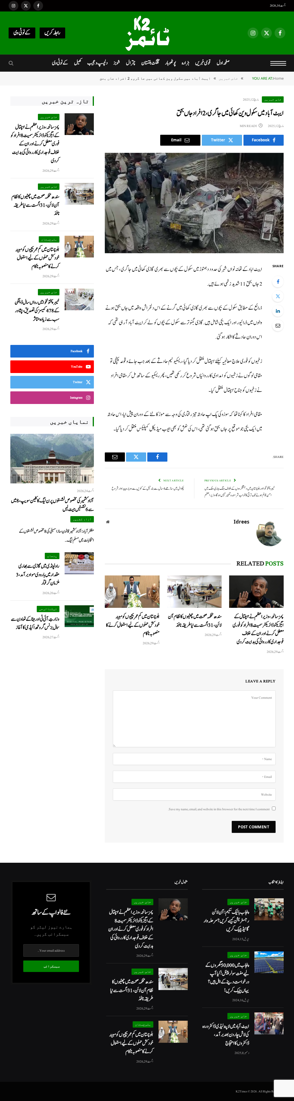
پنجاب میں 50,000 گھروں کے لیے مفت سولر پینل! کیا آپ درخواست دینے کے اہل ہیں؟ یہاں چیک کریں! (227, 978)
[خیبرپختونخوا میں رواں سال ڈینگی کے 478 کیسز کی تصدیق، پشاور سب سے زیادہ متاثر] (79, 299)
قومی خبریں (203, 63)
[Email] (278, 325)
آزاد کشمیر (82, 519)
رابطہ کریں (52, 32)
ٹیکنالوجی (48, 609)
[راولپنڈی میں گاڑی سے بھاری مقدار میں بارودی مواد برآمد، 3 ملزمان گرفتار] (79, 563)
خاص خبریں (272, 99)
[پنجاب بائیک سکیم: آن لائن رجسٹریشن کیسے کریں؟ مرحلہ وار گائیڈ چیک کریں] (269, 909)
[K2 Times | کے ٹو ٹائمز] (147, 32)
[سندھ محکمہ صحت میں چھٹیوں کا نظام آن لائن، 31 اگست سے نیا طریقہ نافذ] (194, 591)
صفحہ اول (223, 63)
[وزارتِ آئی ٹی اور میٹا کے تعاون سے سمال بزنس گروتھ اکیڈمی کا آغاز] (79, 616)
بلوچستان (49, 239)
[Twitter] (278, 296)
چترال (131, 63)
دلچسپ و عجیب (97, 63)
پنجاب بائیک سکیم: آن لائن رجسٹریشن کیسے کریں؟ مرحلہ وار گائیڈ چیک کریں (226, 920)
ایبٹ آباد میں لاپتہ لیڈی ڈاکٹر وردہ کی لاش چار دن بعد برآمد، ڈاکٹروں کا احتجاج (225, 1034)
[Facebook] (278, 281)
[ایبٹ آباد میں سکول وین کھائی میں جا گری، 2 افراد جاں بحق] (194, 203)
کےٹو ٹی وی (21, 32)
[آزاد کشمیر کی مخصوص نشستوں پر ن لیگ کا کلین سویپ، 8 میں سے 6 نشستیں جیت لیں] (52, 458)
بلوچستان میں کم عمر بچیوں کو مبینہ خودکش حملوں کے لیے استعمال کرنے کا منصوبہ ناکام (132, 625)
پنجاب (52, 556)
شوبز (116, 63)
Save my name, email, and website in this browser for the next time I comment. (219, 809)
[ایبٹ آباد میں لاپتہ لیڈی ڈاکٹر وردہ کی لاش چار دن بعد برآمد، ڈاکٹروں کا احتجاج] (269, 1023)
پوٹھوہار (170, 63)
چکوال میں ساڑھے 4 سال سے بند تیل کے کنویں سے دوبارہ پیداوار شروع (148, 489)
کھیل (78, 63)
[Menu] (278, 63)
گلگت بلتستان (150, 63)
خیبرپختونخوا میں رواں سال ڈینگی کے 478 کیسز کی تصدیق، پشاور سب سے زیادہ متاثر (37, 310)
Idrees (241, 522)
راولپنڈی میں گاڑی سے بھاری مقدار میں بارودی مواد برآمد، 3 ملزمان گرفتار (37, 574)
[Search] (12, 63)
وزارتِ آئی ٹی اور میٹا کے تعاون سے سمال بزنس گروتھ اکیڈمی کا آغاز (35, 623)
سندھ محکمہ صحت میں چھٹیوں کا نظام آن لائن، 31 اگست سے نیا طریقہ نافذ (195, 620)
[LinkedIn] (278, 311)
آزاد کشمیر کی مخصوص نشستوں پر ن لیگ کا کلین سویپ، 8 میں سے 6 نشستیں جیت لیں (52, 505)
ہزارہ (185, 63)
